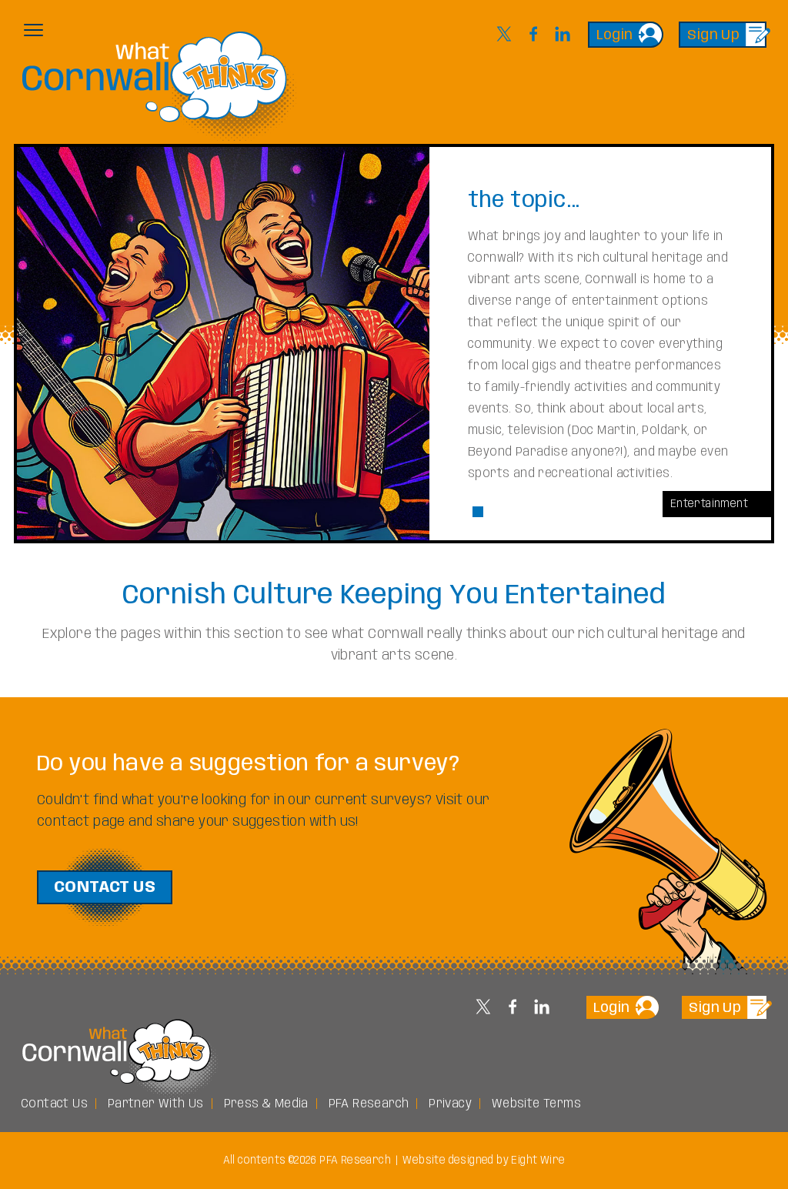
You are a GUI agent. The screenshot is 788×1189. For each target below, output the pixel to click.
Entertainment (709, 504)
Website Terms (536, 1104)
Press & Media (266, 1104)
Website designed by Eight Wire (483, 1160)
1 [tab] (477, 511)
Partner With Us (156, 1104)
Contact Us (104, 888)
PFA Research (369, 1104)
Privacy (450, 1104)
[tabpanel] (394, 343)
